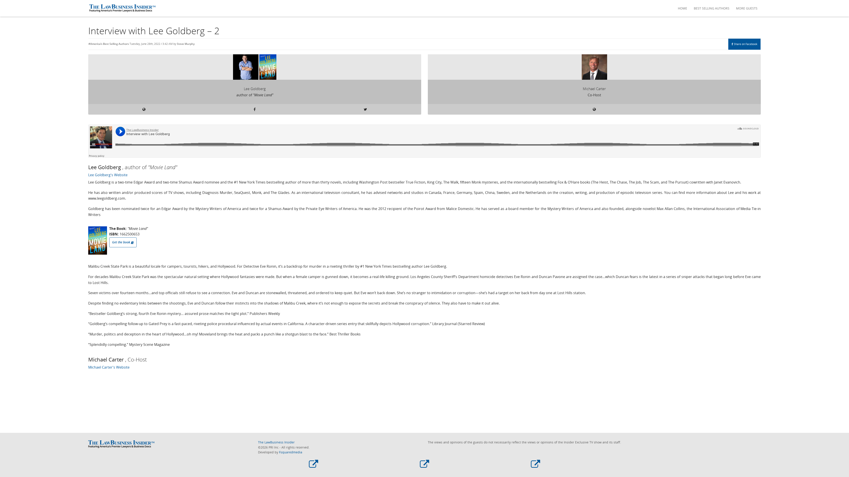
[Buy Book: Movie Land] (97, 240)
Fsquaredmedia (290, 452)
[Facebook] (313, 464)
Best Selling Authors (711, 8)
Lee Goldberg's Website (108, 174)
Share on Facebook (745, 44)
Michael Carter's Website (109, 367)
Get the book (121, 242)
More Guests (746, 8)
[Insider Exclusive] (535, 464)
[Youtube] (424, 464)
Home (682, 8)
